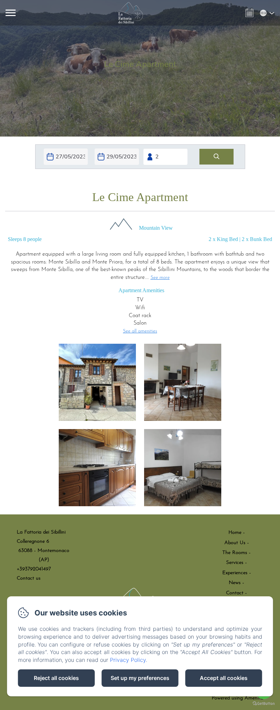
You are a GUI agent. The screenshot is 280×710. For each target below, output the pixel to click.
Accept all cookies (224, 677)
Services (234, 562)
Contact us (29, 578)
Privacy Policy (128, 659)
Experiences (235, 573)
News (235, 582)
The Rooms (234, 552)
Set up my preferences (140, 677)
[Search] (216, 157)
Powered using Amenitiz (237, 698)
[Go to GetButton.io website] (264, 703)
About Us (235, 542)
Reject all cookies (56, 677)
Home (234, 532)
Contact (234, 593)
